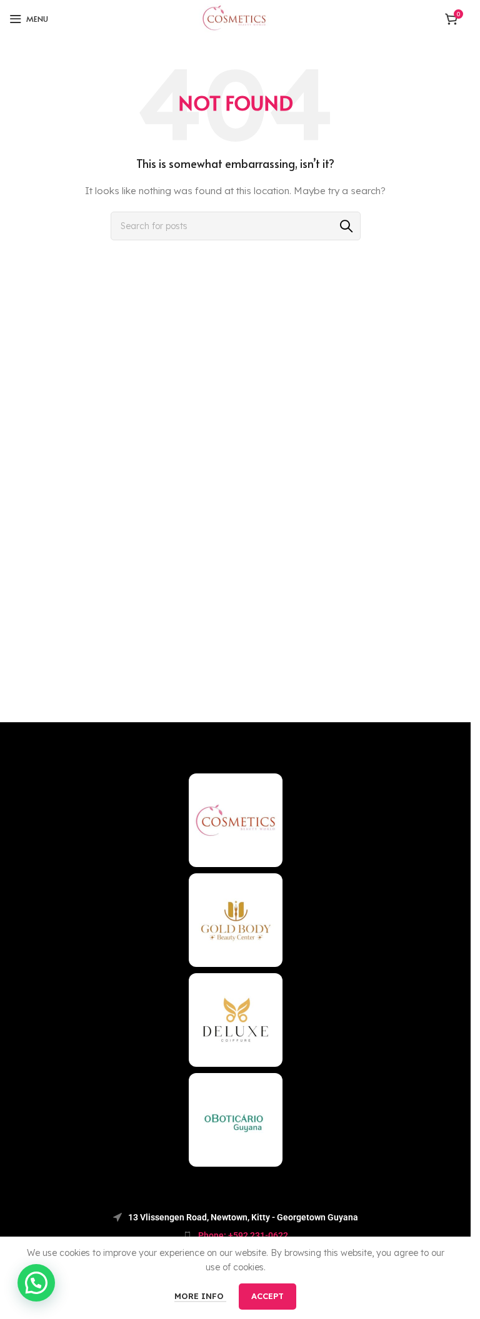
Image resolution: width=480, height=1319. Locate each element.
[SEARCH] (346, 226)
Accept (267, 1296)
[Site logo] (235, 18)
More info (200, 1296)
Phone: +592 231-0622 (243, 1235)
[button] (36, 1283)
